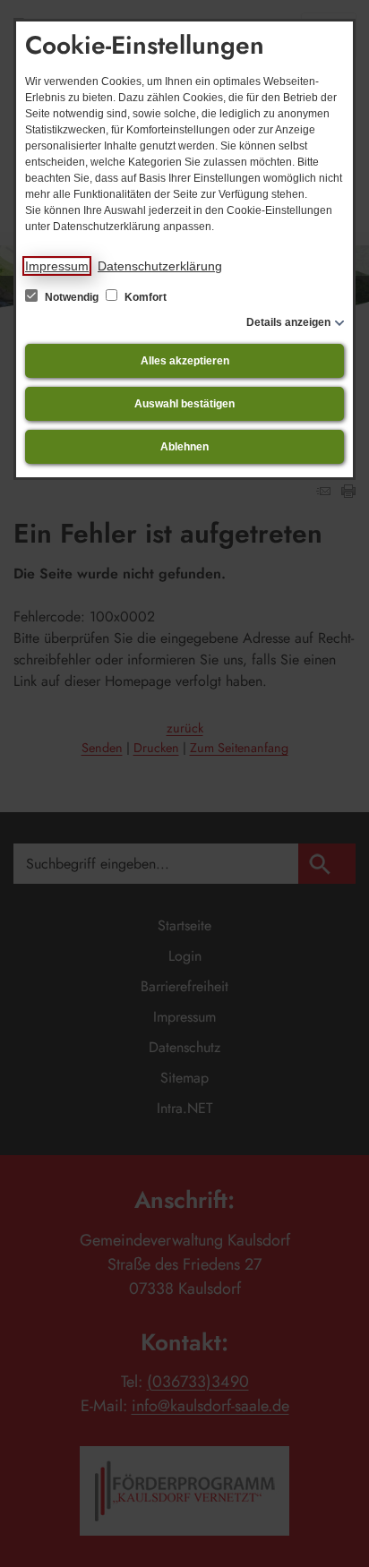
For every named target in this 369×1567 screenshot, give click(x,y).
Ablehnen (184, 447)
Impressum (57, 266)
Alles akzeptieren (185, 361)
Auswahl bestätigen (184, 404)
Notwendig (71, 297)
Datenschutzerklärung (160, 266)
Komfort (144, 297)
